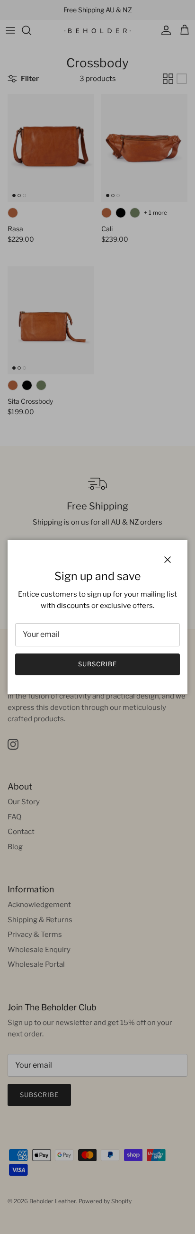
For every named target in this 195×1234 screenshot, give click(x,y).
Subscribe (97, 664)
